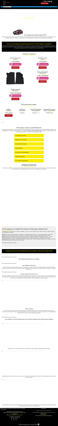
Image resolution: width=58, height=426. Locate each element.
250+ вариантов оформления (21, 160)
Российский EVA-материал (21, 143)
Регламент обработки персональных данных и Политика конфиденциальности (43, 412)
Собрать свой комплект (15, 64)
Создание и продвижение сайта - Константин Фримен (28, 424)
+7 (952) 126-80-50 (47, 1)
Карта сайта (43, 408)
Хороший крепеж (19, 148)
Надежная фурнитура (20, 156)
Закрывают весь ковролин (21, 139)
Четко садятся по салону (20, 135)
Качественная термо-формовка (22, 152)
